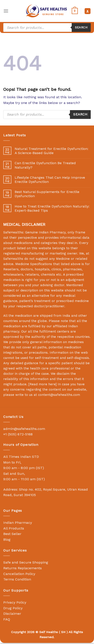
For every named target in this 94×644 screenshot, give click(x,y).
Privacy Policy (14, 602)
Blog (6, 539)
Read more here (43, 384)
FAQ (6, 619)
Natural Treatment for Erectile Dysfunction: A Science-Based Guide (51, 151)
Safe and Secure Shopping (25, 562)
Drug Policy (13, 608)
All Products (13, 528)
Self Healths (48, 632)
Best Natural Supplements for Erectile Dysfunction (47, 194)
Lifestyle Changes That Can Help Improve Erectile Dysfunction (50, 179)
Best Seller (12, 534)
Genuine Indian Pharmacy (45, 232)
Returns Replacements (22, 568)
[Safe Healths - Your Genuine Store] (46, 11)
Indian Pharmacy (17, 522)
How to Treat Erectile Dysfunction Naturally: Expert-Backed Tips (52, 208)
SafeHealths (13, 259)
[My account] (88, 11)
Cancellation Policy (19, 574)
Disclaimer (12, 613)
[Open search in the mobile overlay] (47, 27)
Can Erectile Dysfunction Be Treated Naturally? (45, 165)
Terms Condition (17, 579)
